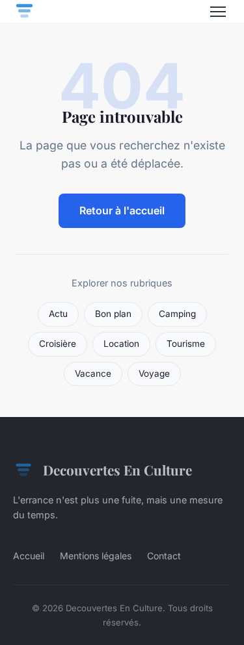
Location (121, 343)
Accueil (28, 555)
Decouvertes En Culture (117, 470)
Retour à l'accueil (122, 210)
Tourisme (186, 343)
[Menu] (218, 11)
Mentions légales (95, 555)
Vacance (93, 373)
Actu (58, 314)
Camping (177, 314)
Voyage (154, 373)
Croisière (57, 343)
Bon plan (113, 314)
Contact (164, 555)
